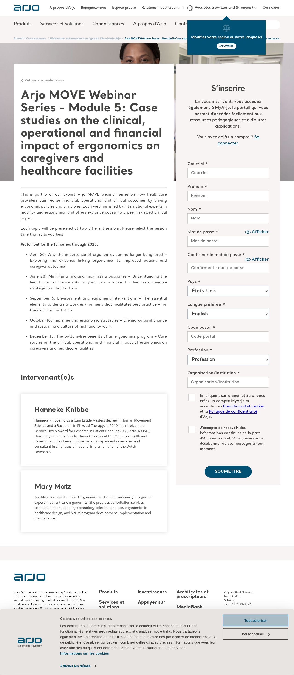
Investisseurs (152, 592)
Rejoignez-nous (94, 8)
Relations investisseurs (160, 8)
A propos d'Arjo (62, 8)
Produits (108, 592)
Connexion (271, 8)
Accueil (18, 38)
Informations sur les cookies (84, 653)
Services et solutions (111, 605)
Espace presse (124, 8)
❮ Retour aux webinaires (42, 80)
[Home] (26, 8)
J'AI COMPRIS (226, 46)
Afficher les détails (75, 666)
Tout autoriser (255, 620)
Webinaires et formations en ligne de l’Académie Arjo (85, 38)
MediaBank (189, 607)
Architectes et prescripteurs (192, 594)
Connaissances (36, 38)
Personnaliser (253, 634)
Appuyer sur (151, 602)
